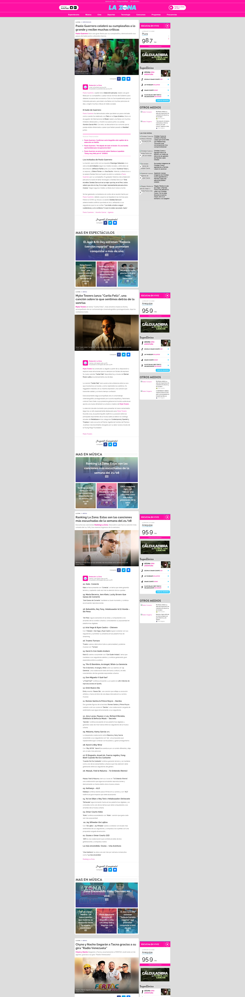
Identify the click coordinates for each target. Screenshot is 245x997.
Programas (156, 14)
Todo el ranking (163, 101)
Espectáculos (73, 14)
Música (88, 14)
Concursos (140, 14)
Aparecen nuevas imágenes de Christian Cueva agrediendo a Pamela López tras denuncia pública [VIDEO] (161, 177)
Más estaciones (134, 1)
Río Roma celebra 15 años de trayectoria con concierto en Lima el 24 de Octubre (162, 114)
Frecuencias (172, 14)
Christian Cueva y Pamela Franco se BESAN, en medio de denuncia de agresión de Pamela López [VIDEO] (161, 155)
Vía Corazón (161, 118)
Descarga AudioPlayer (122, 1)
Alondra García (100, 212)
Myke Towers (81, 307)
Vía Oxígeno (161, 128)
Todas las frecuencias (154, 46)
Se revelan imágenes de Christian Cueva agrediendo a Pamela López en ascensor (162, 166)
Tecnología (125, 14)
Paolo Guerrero (82, 34)
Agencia (110, 212)
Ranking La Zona (89, 859)
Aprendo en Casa (109, 1)
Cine (99, 14)
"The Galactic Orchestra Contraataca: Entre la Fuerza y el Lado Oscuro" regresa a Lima (162, 124)
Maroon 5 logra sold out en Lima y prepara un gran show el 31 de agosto (162, 617)
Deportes (111, 14)
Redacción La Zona (95, 85)
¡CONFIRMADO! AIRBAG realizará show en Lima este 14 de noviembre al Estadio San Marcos (162, 393)
